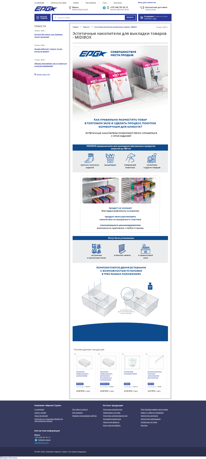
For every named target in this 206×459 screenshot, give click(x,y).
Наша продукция (41, 416)
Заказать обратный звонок (119, 9)
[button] (130, 17)
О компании (39, 2)
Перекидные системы (111, 413)
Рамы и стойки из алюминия (152, 413)
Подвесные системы (149, 422)
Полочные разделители (112, 410)
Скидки (76, 2)
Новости (86, 27)
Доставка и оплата (80, 410)
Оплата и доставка (58, 2)
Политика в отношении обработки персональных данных (48, 420)
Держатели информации (151, 419)
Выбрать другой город (80, 9)
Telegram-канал (44, 440)
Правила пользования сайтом (84, 416)
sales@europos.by (41, 443)
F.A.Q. (105, 2)
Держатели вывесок (111, 422)
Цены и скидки (40, 413)
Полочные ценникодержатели (115, 416)
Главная (75, 27)
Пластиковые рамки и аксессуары (154, 410)
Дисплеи (144, 426)
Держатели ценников (149, 416)
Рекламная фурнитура (112, 419)
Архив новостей (43, 74)
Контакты (118, 2)
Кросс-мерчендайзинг (112, 426)
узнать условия (150, 9)
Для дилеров (90, 2)
